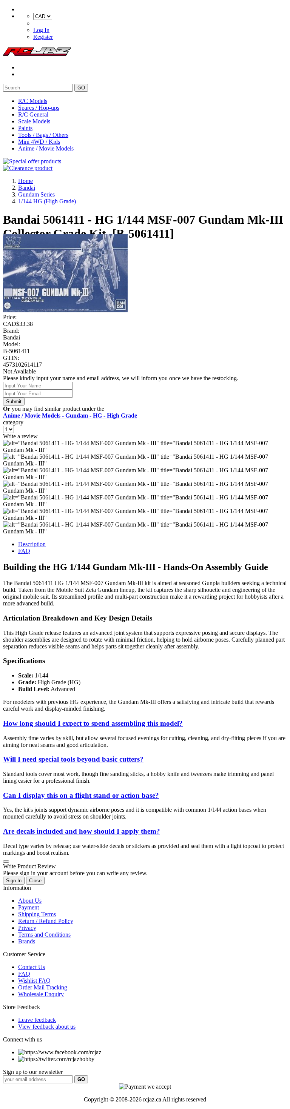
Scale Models (34, 121)
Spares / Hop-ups (38, 107)
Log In (41, 30)
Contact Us (31, 967)
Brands (26, 941)
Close (35, 880)
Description (32, 544)
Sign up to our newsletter (33, 1072)
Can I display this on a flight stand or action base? (81, 795)
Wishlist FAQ (34, 980)
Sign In (14, 880)
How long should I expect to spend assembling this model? (93, 723)
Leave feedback (37, 1020)
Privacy (27, 928)
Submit (14, 401)
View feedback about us (47, 1026)
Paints (25, 128)
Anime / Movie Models (46, 148)
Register (43, 37)
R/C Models (32, 101)
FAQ (24, 551)
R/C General (33, 114)
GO (81, 88)
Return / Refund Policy (45, 921)
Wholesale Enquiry (41, 994)
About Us (30, 900)
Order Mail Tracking (42, 987)
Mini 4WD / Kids (39, 141)
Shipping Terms (37, 914)
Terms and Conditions (44, 934)
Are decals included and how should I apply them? (81, 831)
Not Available (19, 371)
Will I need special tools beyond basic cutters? (73, 759)
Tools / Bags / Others (43, 135)
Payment (28, 907)
